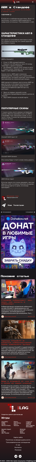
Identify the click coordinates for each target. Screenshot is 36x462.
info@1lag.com (31, 461)
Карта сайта (18, 437)
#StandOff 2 (29, 280)
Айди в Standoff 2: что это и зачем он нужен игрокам (17, 382)
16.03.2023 (16, 9)
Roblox (16, 421)
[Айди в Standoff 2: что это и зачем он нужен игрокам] (18, 379)
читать (30, 316)
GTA (3, 430)
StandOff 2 (5, 421)
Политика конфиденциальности (18, 440)
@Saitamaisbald (10, 316)
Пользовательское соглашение (18, 442)
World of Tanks (6, 425)
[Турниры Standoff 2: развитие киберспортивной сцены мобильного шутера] (18, 338)
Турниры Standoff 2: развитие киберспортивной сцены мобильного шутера (16, 342)
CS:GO (3, 424)
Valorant (16, 425)
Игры (21, 431)
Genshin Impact (6, 429)
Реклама (18, 450)
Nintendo (22, 429)
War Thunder (5, 433)
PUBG (3, 423)
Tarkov (4, 431)
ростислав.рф (18, 414)
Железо (22, 433)
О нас (18, 445)
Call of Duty (17, 423)
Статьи (22, 430)
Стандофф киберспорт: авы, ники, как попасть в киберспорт (17, 302)
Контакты (18, 447)
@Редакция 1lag (13, 196)
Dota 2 (16, 424)
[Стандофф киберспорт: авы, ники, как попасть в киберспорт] (18, 297)
